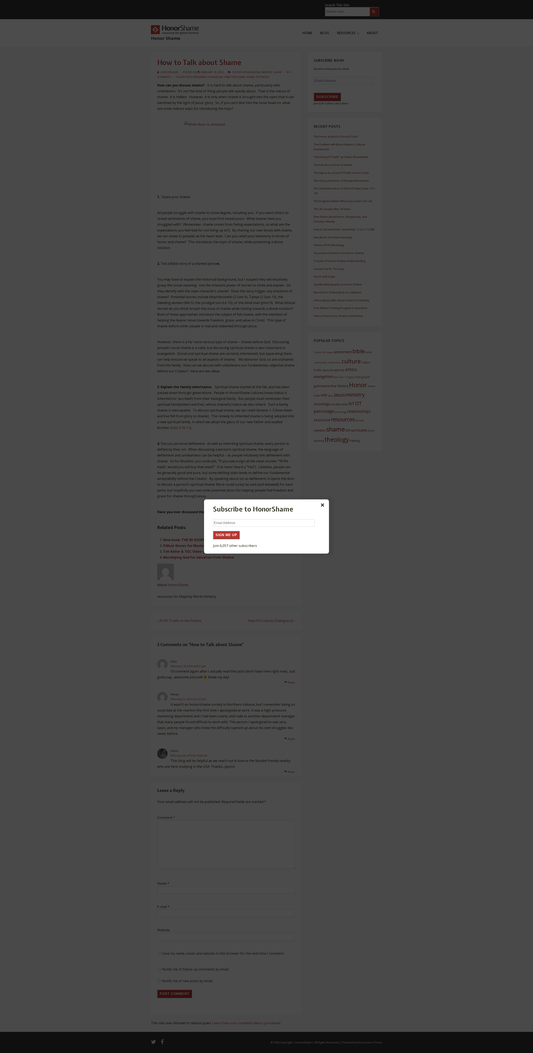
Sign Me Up (226, 535)
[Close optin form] (323, 505)
